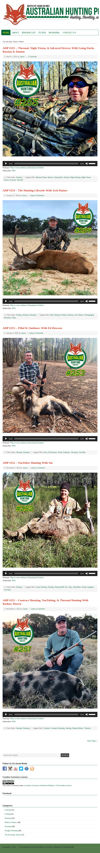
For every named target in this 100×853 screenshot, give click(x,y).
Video (14, 318)
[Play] (6, 163)
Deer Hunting (55, 315)
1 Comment (32, 57)
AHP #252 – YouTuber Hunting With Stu (28, 462)
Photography (89, 315)
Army (45, 452)
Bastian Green (41, 177)
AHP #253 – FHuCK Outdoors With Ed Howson (32, 328)
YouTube (82, 452)
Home (6, 32)
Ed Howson (52, 452)
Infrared (66, 177)
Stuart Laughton (88, 587)
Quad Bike (77, 587)
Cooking (8, 810)
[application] (50, 163)
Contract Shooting (57, 728)
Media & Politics (11, 822)
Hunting (19, 177)
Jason (22, 57)
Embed (40, 168)
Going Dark (58, 177)
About (15, 32)
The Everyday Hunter (13, 835)
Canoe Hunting (41, 587)
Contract (46, 728)
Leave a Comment (37, 195)
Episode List (29, 32)
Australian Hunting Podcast (30, 15)
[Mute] (86, 163)
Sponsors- (54, 32)
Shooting (32, 315)
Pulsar (6, 180)
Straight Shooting (11, 831)
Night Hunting (75, 177)
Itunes (42, 32)
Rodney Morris (77, 728)
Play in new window (18, 168)
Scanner (13, 180)
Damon (50, 177)
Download (32, 168)
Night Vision (86, 177)
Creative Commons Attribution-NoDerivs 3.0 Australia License (48, 785)
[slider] (92, 163)
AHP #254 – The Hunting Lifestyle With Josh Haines (35, 190)
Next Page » (92, 741)
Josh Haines (78, 315)
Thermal (20, 180)
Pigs (70, 587)
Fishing (19, 315)
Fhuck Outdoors (64, 452)
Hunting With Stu (61, 587)
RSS (13, 171)
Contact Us (69, 32)
